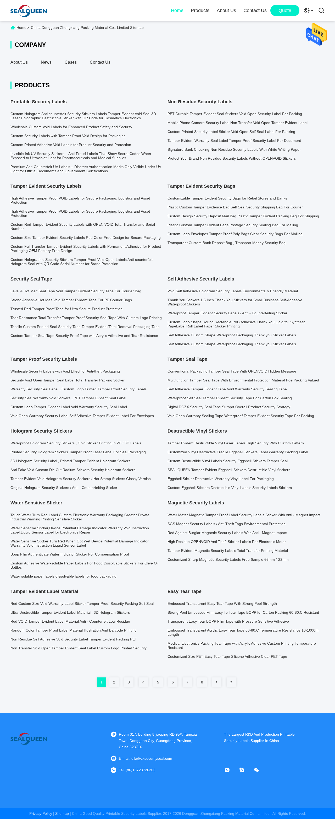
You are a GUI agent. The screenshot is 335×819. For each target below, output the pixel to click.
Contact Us (255, 10)
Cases (71, 62)
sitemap (62, 813)
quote (284, 10)
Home (177, 10)
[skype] (245, 770)
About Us (226, 10)
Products (200, 10)
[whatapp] (231, 770)
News (46, 62)
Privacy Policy (40, 813)
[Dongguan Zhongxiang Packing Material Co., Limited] (28, 10)
